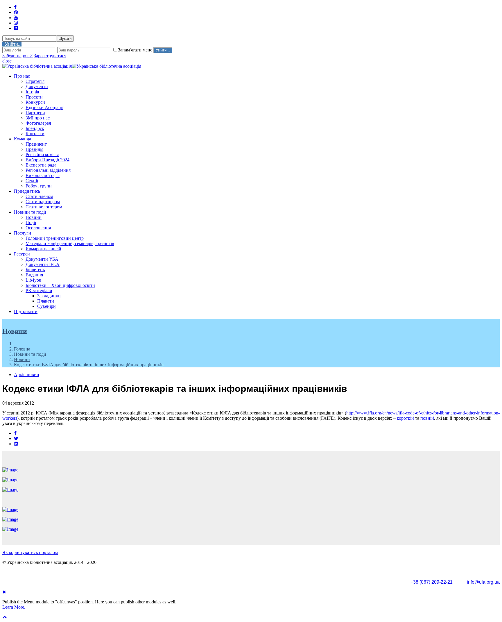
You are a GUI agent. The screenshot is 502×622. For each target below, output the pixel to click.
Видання (34, 274)
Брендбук (35, 128)
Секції (32, 180)
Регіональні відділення (48, 170)
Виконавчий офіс (43, 175)
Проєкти (34, 96)
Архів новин (26, 374)
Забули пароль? (17, 55)
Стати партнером (43, 201)
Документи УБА (42, 259)
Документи (37, 86)
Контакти (35, 133)
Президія (34, 149)
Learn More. (13, 607)
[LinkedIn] (16, 443)
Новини (34, 217)
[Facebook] (15, 433)
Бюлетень (35, 269)
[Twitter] (16, 438)
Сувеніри (46, 306)
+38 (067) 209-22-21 (431, 582)
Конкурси (35, 102)
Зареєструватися (50, 55)
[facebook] (15, 7)
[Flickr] (16, 28)
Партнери (35, 112)
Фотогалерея (38, 123)
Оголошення (38, 227)
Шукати (64, 38)
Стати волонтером (44, 206)
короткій (405, 418)
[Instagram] (16, 22)
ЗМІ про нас (38, 117)
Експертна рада (41, 164)
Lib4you (33, 280)
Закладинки (49, 295)
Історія (32, 91)
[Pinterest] (16, 12)
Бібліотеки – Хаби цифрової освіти (60, 285)
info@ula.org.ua (483, 582)
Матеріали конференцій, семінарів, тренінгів (70, 243)
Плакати (45, 301)
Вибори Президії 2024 (47, 159)
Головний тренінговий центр (55, 238)
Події (31, 222)
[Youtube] (16, 17)
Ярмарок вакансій (43, 248)
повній (427, 418)
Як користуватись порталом (30, 552)
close (7, 60)
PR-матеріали (39, 290)
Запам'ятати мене (135, 49)
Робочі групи (39, 185)
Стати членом (39, 196)
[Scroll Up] (4, 616)
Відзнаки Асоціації (44, 107)
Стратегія (35, 81)
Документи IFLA (43, 264)
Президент (36, 144)
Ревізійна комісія (42, 154)
